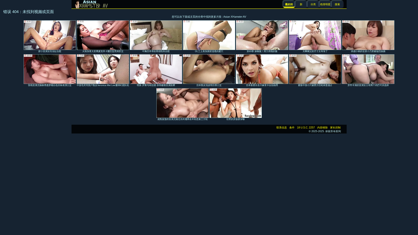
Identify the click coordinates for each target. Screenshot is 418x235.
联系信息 (281, 127)
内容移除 (322, 127)
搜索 (337, 4)
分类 (313, 4)
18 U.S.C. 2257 (306, 127)
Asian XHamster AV (234, 16)
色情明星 (325, 4)
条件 (292, 127)
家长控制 (335, 127)
